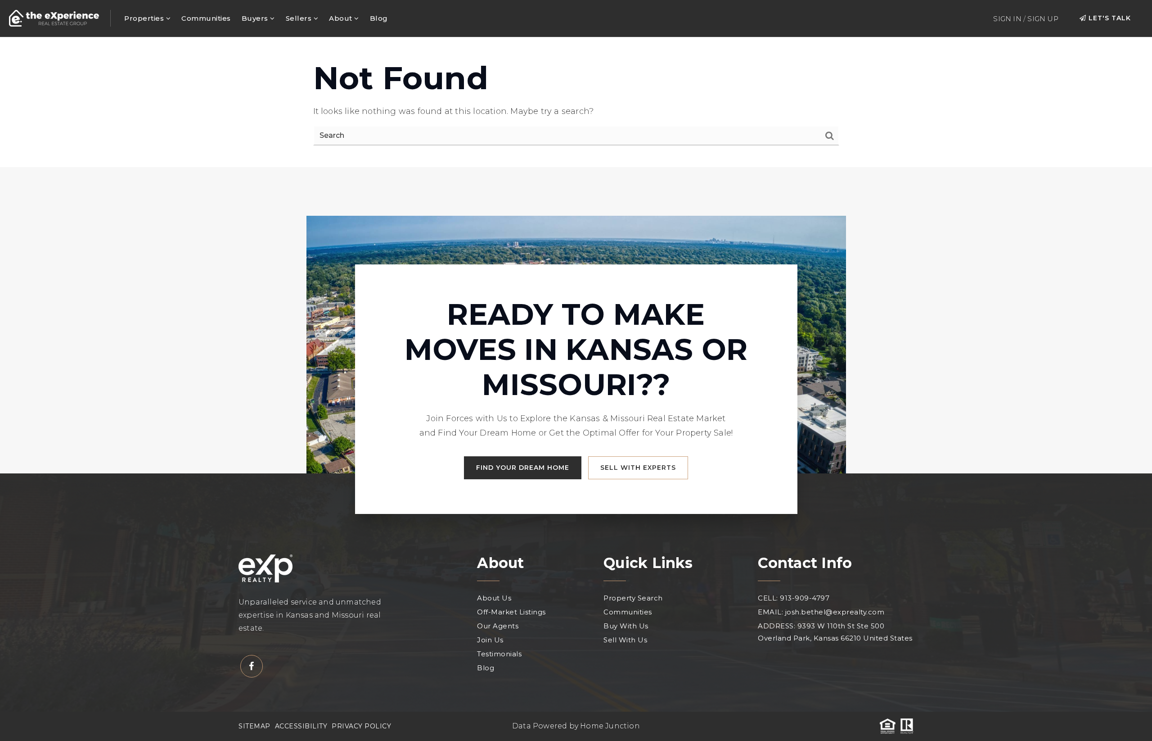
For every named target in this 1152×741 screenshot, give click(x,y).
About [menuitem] (341, 18)
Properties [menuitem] (145, 18)
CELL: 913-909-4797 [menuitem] (793, 598)
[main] (576, 102)
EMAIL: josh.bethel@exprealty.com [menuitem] (821, 612)
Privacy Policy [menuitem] (361, 726)
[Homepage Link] (54, 18)
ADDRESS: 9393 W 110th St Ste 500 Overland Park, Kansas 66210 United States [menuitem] (835, 632)
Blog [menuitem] (379, 18)
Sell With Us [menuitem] (625, 640)
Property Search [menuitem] (633, 598)
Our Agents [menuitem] (497, 626)
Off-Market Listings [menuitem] (511, 612)
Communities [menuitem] (206, 18)
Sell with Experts (638, 468)
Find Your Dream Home (522, 468)
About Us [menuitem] (494, 598)
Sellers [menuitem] (300, 18)
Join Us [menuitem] (490, 640)
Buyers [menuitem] (256, 18)
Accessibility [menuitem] (301, 726)
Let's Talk (1108, 18)
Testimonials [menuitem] (499, 654)
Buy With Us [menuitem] (625, 626)
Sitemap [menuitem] (254, 726)
